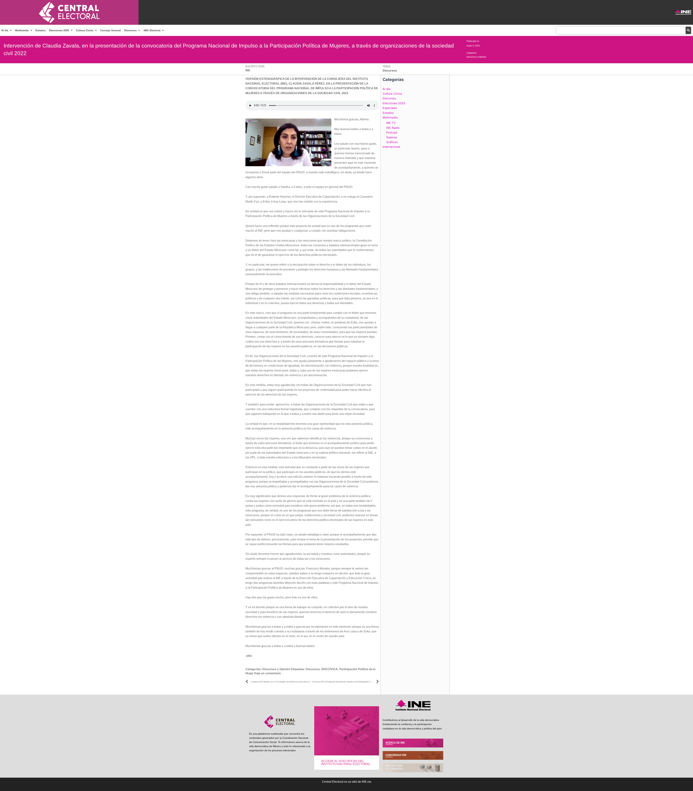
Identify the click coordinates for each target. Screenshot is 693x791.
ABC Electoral (151, 30)
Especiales (390, 108)
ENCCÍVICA (329, 669)
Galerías (391, 137)
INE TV (391, 123)
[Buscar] (688, 30)
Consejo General (110, 30)
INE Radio (393, 128)
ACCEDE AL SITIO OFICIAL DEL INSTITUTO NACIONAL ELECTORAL (345, 763)
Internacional (391, 147)
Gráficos (392, 142)
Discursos (130, 30)
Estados (41, 30)
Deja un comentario (267, 673)
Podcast (391, 132)
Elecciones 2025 (59, 30)
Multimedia (22, 30)
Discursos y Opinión (476, 57)
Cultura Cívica (84, 30)
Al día (4, 30)
